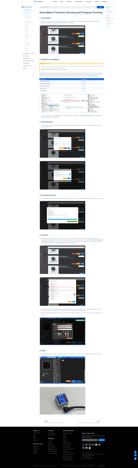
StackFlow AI (66, 441)
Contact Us (35, 440)
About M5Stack (37, 433)
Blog (34, 436)
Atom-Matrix (27, 41)
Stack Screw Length (68, 459)
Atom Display (27, 43)
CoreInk (26, 48)
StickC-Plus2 (27, 34)
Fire (25, 19)
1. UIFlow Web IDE (27, 12)
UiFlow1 (50, 441)
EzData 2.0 (50, 448)
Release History (67, 456)
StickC (26, 29)
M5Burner (50, 444)
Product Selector (67, 452)
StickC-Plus (27, 31)
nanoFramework (67, 445)
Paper (26, 46)
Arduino (65, 438)
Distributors (36, 446)
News (34, 434)
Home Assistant (67, 443)
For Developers (51, 434)
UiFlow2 (50, 442)
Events (34, 438)
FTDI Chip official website (91, 73)
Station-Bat (27, 26)
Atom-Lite (26, 36)
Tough (26, 24)
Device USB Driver (52, 453)
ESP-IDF (65, 440)
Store (61, 1)
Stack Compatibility (68, 458)
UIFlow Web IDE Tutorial (50, 21)
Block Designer (52, 446)
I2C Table (65, 450)
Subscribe (101, 440)
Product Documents (68, 433)
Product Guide (66, 447)
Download (83, 81)
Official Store (36, 448)
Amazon (35, 451)
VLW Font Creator (52, 451)
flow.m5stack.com (56, 310)
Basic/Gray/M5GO (28, 17)
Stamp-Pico (27, 51)
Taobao (35, 453)
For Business (51, 433)
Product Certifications (68, 449)
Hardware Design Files (68, 454)
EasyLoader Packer (52, 449)
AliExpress (35, 449)
